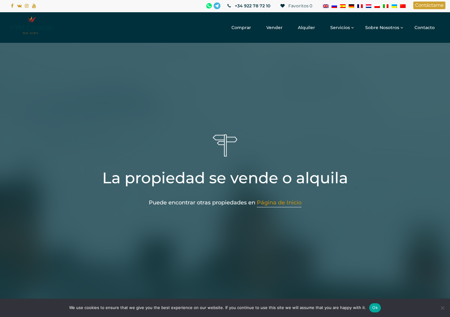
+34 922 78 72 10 (252, 6)
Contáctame (429, 5)
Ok (375, 307)
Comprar (241, 27)
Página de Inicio (279, 202)
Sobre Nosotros (382, 27)
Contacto (424, 27)
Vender (274, 27)
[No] (442, 308)
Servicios (340, 27)
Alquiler (306, 27)
